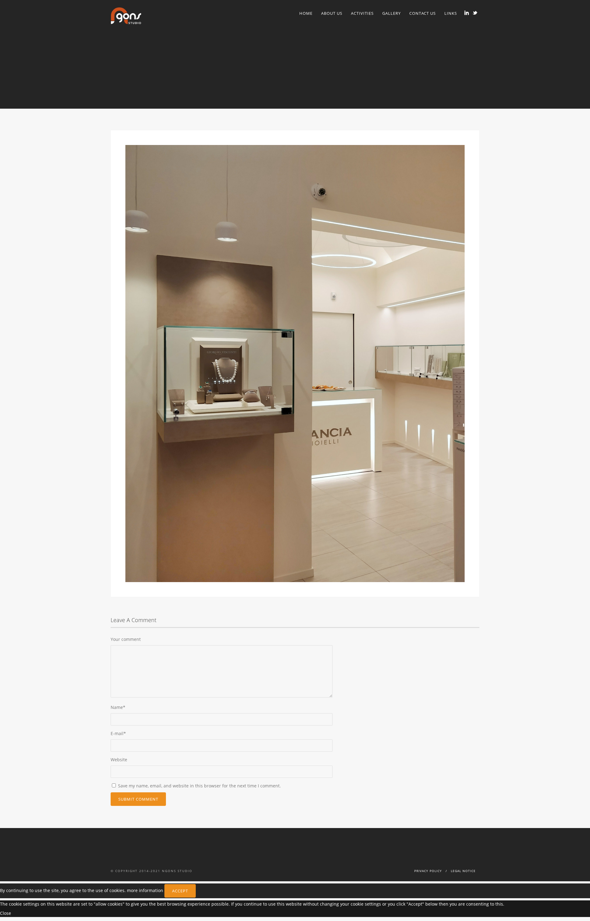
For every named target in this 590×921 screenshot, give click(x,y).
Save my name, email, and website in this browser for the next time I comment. (199, 786)
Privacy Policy (428, 871)
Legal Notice (463, 871)
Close (5, 913)
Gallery (391, 13)
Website (119, 759)
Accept (180, 891)
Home (306, 13)
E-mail (118, 733)
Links (450, 13)
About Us (331, 13)
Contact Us (422, 13)
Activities (362, 13)
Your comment (126, 639)
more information (145, 890)
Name (118, 707)
